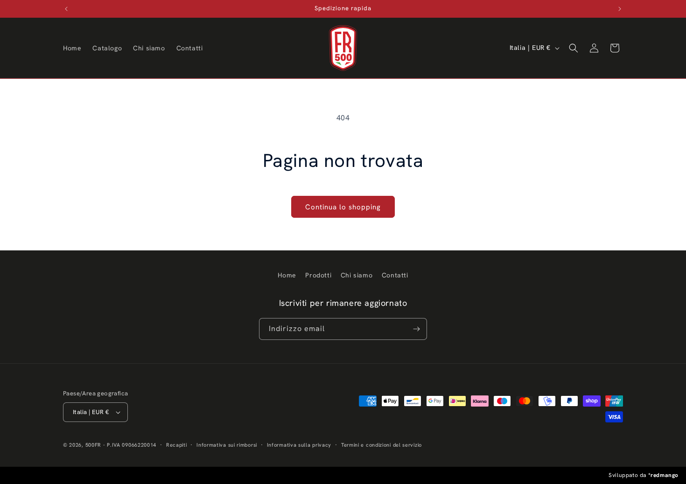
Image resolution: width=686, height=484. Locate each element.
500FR (93, 445)
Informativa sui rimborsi (226, 445)
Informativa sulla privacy (299, 445)
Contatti (395, 275)
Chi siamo (356, 275)
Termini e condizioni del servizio (381, 445)
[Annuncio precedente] (66, 9)
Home (287, 275)
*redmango (663, 475)
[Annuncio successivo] (619, 9)
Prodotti (318, 275)
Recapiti (176, 445)
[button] (573, 48)
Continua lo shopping (343, 207)
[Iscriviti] (416, 329)
